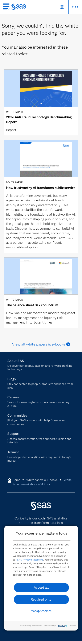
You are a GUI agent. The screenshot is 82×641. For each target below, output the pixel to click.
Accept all (41, 587)
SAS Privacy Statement (30, 559)
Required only (41, 599)
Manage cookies (41, 611)
